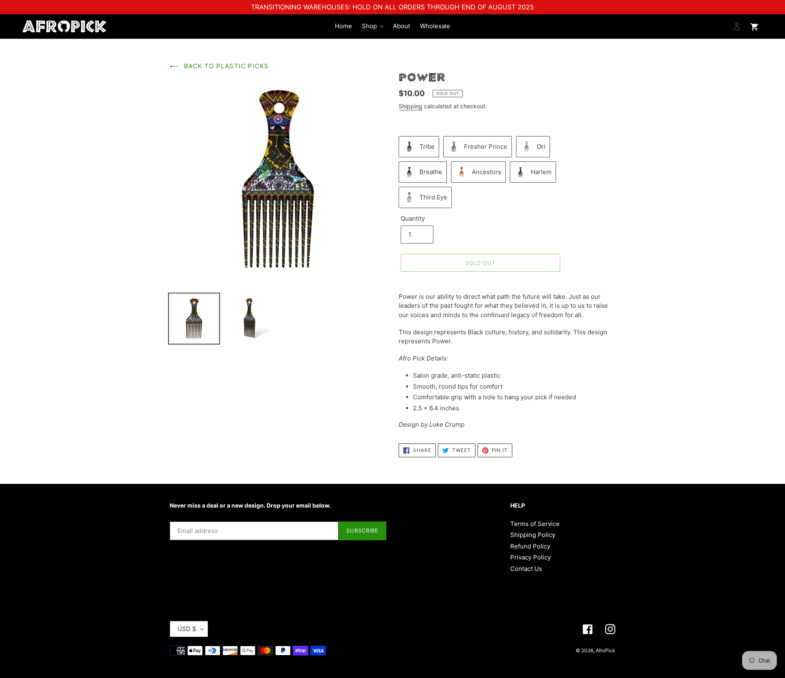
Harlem (541, 172)
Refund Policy (530, 546)
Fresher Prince (485, 146)
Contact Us (526, 569)
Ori (541, 146)
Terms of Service (535, 524)
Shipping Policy (532, 535)
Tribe (427, 146)
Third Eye (433, 197)
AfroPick (605, 650)
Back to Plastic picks (225, 66)
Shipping (410, 106)
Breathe (430, 172)
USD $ (186, 629)
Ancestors (486, 172)
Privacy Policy (530, 557)
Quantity (413, 218)
